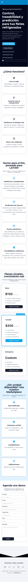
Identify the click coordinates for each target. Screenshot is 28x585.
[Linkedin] (18, 567)
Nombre (4, 494)
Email (3, 500)
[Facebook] (5, 567)
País (3, 518)
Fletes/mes (5, 512)
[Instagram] (9, 567)
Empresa (4, 506)
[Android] (23, 567)
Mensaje (4, 524)
